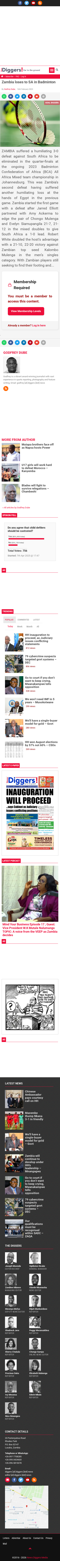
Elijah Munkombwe (38, 1309)
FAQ (17, 76)
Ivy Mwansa (11, 1394)
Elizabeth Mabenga (38, 1373)
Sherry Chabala (12, 1352)
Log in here (39, 325)
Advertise (16, 1538)
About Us (27, 1538)
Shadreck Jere (12, 1330)
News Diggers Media (37, 1557)
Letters (6, 1538)
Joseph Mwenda (13, 1266)
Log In (23, 76)
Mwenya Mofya (12, 1309)
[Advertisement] (30, 36)
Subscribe (10, 76)
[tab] (9, 619)
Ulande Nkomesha (38, 1287)
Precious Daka (12, 1373)
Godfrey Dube (9, 89)
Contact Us (38, 1538)
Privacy (49, 1538)
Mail (5, 1543)
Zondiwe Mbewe (13, 1287)
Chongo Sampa (36, 1352)
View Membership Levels (26, 311)
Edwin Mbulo (35, 1394)
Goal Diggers (52, 102)
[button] (51, 70)
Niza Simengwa (12, 1416)
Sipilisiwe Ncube (37, 1266)
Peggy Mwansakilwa (39, 1330)
